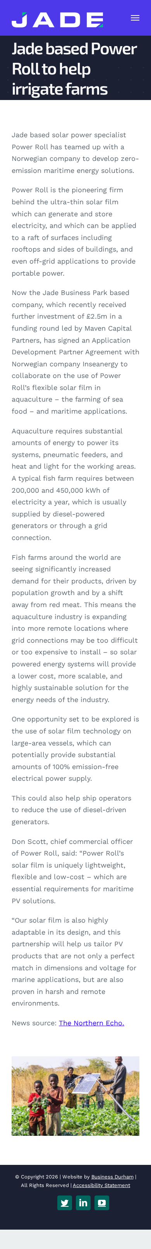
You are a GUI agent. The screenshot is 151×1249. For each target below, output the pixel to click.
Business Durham (112, 1177)
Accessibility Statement (101, 1185)
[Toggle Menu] (135, 18)
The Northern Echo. (91, 1023)
